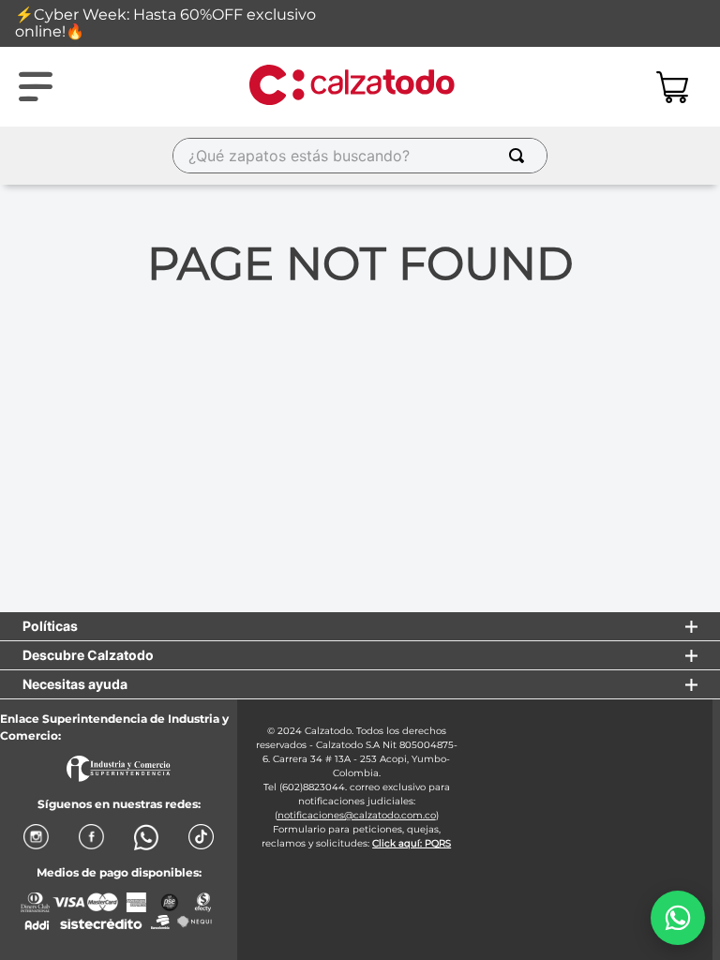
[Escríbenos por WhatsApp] (678, 918)
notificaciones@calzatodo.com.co (357, 815)
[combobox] (360, 155)
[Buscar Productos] (520, 155)
